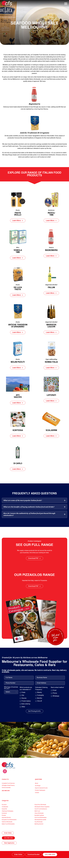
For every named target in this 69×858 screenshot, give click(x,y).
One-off (39, 701)
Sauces (24, 698)
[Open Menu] (65, 3)
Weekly (39, 692)
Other (23, 707)
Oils (23, 695)
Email (54, 690)
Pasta (23, 692)
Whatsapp (56, 696)
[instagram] (5, 771)
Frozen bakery (26, 701)
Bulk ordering (26, 704)
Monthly (39, 698)
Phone (55, 693)
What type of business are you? (11, 687)
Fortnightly (40, 695)
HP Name (2, 649)
